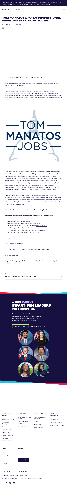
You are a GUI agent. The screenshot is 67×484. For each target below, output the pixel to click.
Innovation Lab (6, 429)
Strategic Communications (7, 439)
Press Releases (38, 427)
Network (22, 413)
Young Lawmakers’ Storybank (39, 418)
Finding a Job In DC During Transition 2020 (24, 232)
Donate (20, 452)
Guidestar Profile (23, 455)
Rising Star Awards (8, 435)
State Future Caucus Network (24, 422)
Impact (4, 452)
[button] (63, 10)
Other (20, 448)
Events (36, 421)
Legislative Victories (56, 422)
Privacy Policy (14, 475)
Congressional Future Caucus (24, 418)
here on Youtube (41, 225)
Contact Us (5, 475)
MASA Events (16, 238)
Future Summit (6, 426)
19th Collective (6, 432)
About (4, 448)
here (44, 210)
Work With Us (6, 464)
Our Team (5, 458)
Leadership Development (6, 423)
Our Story (5, 455)
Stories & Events (41, 413)
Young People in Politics (57, 425)
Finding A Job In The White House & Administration (27, 230)
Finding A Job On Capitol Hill (19, 228)
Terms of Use (23, 475)
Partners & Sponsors (8, 461)
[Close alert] (64, 3)
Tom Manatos (18, 85)
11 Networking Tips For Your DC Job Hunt (20, 221)
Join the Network (7, 443)
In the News (37, 424)
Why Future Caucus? (8, 419)
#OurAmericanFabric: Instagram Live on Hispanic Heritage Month (27, 249)
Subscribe (23, 460)
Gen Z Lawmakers (23, 426)
